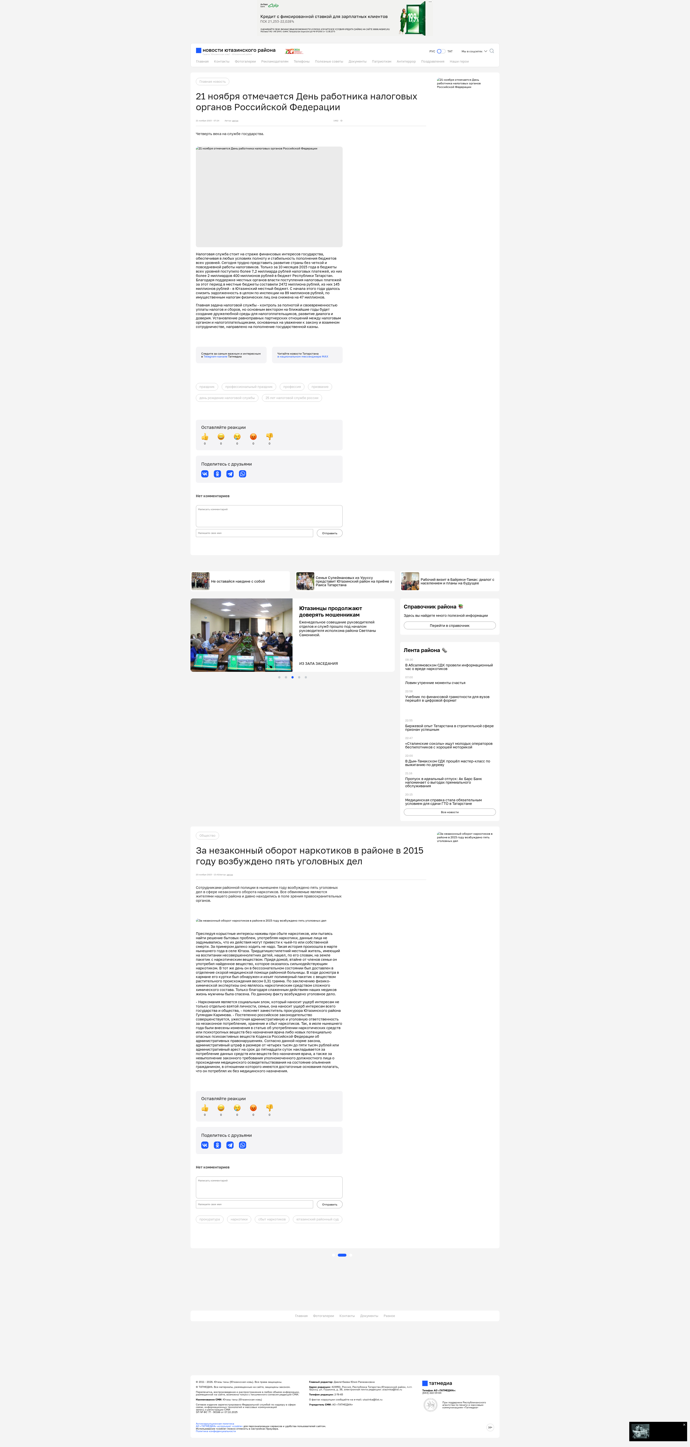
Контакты (221, 61)
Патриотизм (381, 61)
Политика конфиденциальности (216, 1431)
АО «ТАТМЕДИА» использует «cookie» (219, 1426)
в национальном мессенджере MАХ (302, 356)
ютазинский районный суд (317, 1219)
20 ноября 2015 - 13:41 (207, 875)
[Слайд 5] (306, 677)
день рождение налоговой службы (227, 398)
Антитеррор (406, 61)
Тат (450, 51)
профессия (292, 387)
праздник (207, 387)
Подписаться (666, 1432)
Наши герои (459, 61)
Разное (389, 1316)
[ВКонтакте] (204, 473)
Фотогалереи (245, 61)
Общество (207, 835)
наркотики (239, 1219)
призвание (320, 387)
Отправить (329, 533)
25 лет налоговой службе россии (292, 398)
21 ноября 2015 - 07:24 (207, 121)
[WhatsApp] (242, 473)
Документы (358, 61)
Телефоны (302, 61)
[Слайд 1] (279, 677)
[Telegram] (230, 473)
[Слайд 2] (286, 677)
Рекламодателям (274, 61)
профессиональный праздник (249, 387)
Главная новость (212, 81)
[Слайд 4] (299, 677)
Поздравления (432, 61)
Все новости (450, 812)
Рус (432, 51)
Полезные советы (329, 61)
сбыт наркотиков (272, 1219)
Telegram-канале (216, 356)
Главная (202, 61)
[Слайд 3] (292, 677)
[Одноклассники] (217, 473)
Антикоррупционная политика (215, 1423)
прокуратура (209, 1219)
